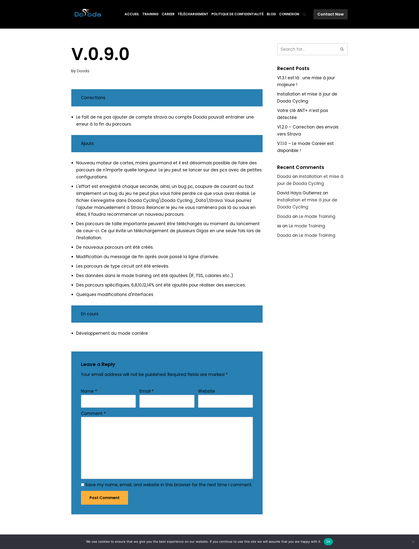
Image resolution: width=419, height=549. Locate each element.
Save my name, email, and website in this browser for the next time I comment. (168, 485)
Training (150, 14)
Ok (328, 541)
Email (146, 391)
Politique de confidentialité (237, 14)
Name (89, 391)
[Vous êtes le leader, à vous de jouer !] (87, 14)
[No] (413, 541)
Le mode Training (317, 216)
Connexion (289, 14)
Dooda (83, 70)
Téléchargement (193, 14)
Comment (93, 413)
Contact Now (330, 14)
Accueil (132, 14)
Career (168, 14)
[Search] (304, 14)
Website (206, 391)
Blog (271, 14)
